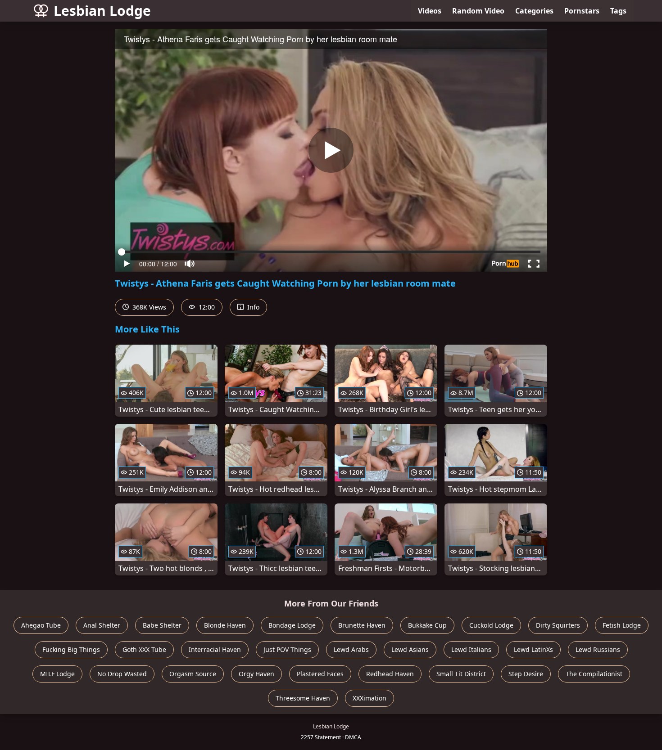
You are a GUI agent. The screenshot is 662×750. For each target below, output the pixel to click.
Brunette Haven (361, 625)
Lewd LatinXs (533, 649)
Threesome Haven (303, 698)
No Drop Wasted (122, 673)
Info (252, 307)
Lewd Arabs (351, 649)
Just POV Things (287, 649)
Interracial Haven (215, 649)
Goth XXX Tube (144, 649)
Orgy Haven (256, 673)
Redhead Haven (390, 673)
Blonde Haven (225, 625)
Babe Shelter (162, 625)
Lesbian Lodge (102, 10)
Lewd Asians (410, 649)
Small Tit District (461, 673)
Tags (618, 11)
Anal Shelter (101, 625)
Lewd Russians (598, 649)
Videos (429, 11)
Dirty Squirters (558, 625)
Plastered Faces (320, 673)
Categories (534, 11)
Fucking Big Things (71, 649)
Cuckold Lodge (491, 625)
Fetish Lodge (622, 625)
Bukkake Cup (427, 625)
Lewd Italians (471, 649)
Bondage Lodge (292, 625)
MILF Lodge (57, 673)
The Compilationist (594, 673)
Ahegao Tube (41, 625)
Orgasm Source (192, 673)
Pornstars (581, 11)
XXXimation (369, 698)
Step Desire (525, 673)
